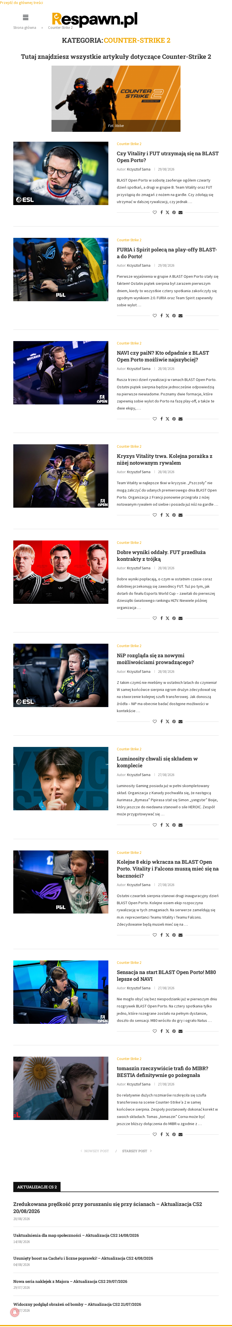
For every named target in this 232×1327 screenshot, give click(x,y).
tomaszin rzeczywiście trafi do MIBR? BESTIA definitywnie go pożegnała (162, 1071)
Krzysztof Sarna (139, 169)
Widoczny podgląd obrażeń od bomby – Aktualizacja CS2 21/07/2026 (77, 1304)
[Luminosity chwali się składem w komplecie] (60, 778)
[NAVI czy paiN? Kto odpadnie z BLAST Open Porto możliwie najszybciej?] (60, 372)
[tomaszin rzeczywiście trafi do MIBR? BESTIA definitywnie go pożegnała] (60, 1088)
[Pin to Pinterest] (174, 212)
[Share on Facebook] (161, 212)
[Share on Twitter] (167, 212)
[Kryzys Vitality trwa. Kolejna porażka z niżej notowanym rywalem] (60, 476)
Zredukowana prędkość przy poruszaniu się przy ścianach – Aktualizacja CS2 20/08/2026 (107, 1207)
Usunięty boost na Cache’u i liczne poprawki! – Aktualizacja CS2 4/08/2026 (83, 1258)
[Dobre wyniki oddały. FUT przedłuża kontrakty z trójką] (60, 572)
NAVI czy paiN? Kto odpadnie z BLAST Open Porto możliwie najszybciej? (163, 356)
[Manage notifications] (14, 1312)
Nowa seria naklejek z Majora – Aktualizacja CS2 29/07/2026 (70, 1281)
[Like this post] (155, 212)
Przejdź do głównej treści (21, 2)
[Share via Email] (180, 212)
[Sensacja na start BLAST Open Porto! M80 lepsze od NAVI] (60, 992)
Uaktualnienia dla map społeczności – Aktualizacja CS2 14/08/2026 (76, 1235)
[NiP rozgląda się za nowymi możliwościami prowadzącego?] (60, 675)
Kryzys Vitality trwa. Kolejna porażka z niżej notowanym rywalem (164, 459)
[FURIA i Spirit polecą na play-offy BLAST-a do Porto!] (60, 269)
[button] (25, 17)
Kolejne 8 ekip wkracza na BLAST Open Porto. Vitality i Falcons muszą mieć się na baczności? (168, 868)
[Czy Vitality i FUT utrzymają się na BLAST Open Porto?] (60, 173)
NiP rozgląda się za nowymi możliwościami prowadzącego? (155, 658)
